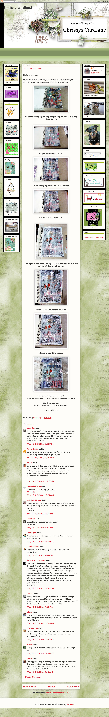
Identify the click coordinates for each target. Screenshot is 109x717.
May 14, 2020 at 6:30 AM (40, 623)
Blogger (70, 704)
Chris (29, 463)
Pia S (29, 658)
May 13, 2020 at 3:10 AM (40, 514)
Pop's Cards (32, 449)
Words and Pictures (36, 560)
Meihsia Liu (32, 628)
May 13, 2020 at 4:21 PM (40, 555)
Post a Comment (33, 677)
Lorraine (31, 519)
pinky (29, 612)
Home (51, 686)
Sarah (30, 644)
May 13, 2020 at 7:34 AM (40, 528)
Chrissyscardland (18, 7)
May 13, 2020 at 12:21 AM (40, 495)
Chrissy (95, 68)
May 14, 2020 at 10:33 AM (41, 639)
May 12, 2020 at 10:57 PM (40, 481)
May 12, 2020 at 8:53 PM (40, 444)
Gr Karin (31, 492)
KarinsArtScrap (34, 486)
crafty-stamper (34, 500)
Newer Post (29, 686)
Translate (97, 156)
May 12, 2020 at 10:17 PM (40, 458)
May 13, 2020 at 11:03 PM (40, 588)
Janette (30, 428)
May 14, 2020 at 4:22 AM (40, 607)
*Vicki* (30, 593)
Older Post (73, 686)
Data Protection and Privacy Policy (93, 237)
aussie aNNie (33, 546)
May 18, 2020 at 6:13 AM (40, 672)
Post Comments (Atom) (57, 693)
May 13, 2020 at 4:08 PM (40, 541)
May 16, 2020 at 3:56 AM (40, 653)
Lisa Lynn (31, 532)
